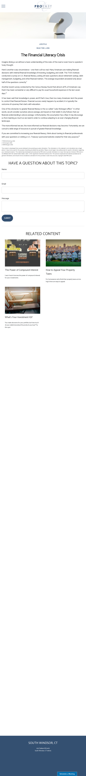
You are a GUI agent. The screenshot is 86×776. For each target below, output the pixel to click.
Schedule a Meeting (67, 774)
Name (4, 169)
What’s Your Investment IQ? (18, 317)
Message (5, 198)
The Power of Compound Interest (21, 270)
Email (4, 184)
